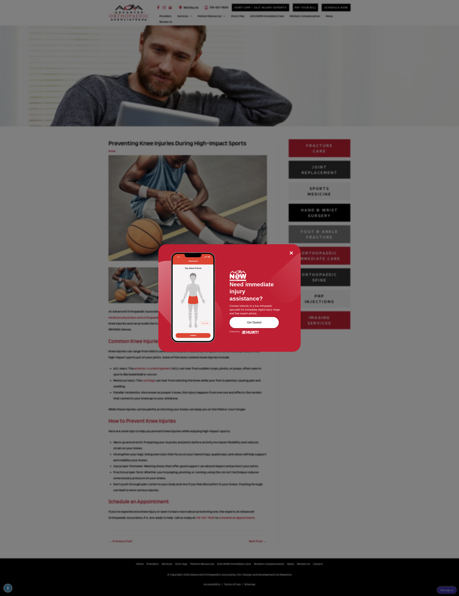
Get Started (254, 322)
